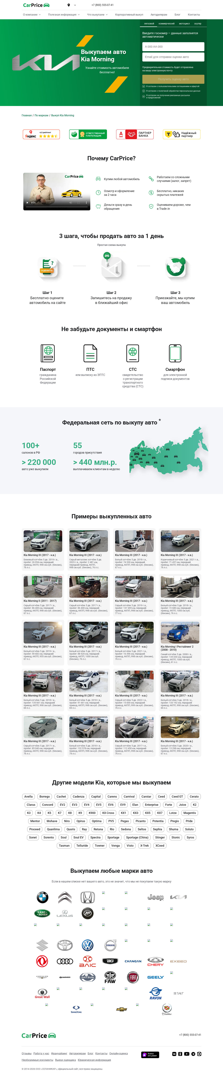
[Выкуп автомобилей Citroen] (66, 897)
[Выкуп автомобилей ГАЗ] (134, 945)
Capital (96, 796)
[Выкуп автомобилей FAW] (111, 977)
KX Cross (108, 813)
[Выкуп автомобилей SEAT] (179, 993)
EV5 (98, 804)
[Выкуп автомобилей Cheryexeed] (179, 961)
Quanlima (53, 829)
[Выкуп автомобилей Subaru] (179, 929)
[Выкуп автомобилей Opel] (66, 929)
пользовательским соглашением (173, 86)
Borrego (45, 796)
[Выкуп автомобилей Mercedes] (134, 913)
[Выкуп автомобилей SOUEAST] (54, 1009)
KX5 (147, 813)
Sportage (113, 837)
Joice (182, 804)
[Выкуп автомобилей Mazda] (111, 913)
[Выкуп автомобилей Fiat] (134, 977)
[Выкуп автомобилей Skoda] (157, 929)
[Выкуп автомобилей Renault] (134, 929)
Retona (98, 829)
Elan (135, 804)
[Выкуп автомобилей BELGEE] (111, 961)
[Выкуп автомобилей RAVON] (157, 993)
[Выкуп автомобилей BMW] (43, 897)
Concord (47, 804)
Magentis (189, 813)
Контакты (101, 1053)
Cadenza (78, 796)
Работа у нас (41, 1053)
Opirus (81, 821)
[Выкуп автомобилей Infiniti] (111, 897)
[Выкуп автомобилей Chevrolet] (122, 1009)
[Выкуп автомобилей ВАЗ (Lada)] (145, 1009)
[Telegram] (193, 1054)
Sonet (33, 837)
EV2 (62, 804)
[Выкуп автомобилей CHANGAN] (134, 961)
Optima (97, 821)
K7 (59, 813)
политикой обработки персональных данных (179, 91)
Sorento (49, 837)
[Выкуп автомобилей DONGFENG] (43, 961)
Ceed (161, 796)
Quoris (71, 829)
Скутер (197, 23)
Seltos (142, 829)
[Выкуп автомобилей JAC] (89, 993)
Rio (112, 829)
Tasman (64, 845)
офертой (195, 86)
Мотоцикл (184, 23)
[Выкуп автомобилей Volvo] (111, 945)
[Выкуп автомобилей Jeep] (157, 897)
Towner (99, 845)
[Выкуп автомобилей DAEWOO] (66, 977)
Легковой (149, 23)
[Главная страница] (34, 1035)
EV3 (74, 804)
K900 (92, 813)
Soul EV (78, 837)
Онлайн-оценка (118, 1053)
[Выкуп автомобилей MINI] (157, 913)
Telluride (82, 845)
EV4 (86, 804)
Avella (28, 796)
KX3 (135, 813)
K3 (29, 813)
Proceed (34, 829)
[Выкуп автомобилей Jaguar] (134, 897)
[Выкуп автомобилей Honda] (89, 897)
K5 (49, 813)
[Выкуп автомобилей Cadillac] (168, 1009)
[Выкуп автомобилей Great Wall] (43, 993)
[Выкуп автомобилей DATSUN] (89, 977)
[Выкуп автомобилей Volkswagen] (89, 945)
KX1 (123, 813)
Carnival (129, 796)
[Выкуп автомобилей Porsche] (111, 929)
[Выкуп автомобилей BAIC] (89, 961)
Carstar (146, 796)
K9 (80, 813)
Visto (130, 845)
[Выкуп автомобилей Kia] (179, 897)
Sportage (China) (137, 837)
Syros (190, 837)
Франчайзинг (59, 1053)
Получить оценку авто (173, 79)
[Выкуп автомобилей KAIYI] (134, 993)
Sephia (157, 829)
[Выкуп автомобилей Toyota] (66, 945)
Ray (84, 829)
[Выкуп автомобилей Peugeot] (89, 929)
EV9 (123, 804)
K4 (39, 813)
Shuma (173, 829)
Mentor (35, 821)
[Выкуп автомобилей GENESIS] (179, 977)
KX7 (159, 813)
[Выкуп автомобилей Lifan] (89, 913)
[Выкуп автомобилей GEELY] (157, 977)
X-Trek (144, 845)
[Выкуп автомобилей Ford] (179, 945)
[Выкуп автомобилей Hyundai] (157, 945)
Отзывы (27, 1053)
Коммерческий (167, 23)
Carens (112, 796)
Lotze (173, 813)
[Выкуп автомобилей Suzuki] (43, 945)
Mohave (52, 821)
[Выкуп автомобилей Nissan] (43, 929)
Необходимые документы (37, 1060)
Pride (189, 821)
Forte (168, 804)
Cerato (194, 796)
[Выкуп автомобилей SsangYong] (77, 1009)
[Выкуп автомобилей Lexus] (66, 913)
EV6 (110, 804)
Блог (90, 1053)
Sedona (126, 829)
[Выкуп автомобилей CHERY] (157, 961)
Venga (115, 845)
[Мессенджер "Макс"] (199, 1054)
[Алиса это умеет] (150, 1057)
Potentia (158, 821)
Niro (67, 821)
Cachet (61, 796)
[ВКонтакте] (174, 1054)
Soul (64, 837)
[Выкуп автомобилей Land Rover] (43, 913)
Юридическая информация (94, 1060)
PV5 (111, 821)
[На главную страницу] (36, 5)
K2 (194, 804)
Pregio (174, 821)
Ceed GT (177, 796)
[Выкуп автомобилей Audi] (66, 961)
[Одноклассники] (180, 1054)
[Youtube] (186, 1054)
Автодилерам (77, 1053)
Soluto (189, 829)
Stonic (176, 837)
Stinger (160, 837)
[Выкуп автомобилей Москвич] (100, 1009)
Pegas (125, 821)
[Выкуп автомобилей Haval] (66, 993)
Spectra (95, 837)
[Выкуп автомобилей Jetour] (111, 993)
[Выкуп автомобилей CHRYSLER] (43, 977)
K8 (70, 813)
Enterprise (151, 804)
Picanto (141, 821)
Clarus (31, 804)
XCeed (160, 845)
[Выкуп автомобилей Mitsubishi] (179, 913)
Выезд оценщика (65, 1060)
